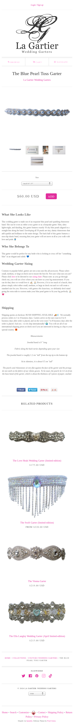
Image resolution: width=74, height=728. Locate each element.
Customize (24, 712)
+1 (55, 390)
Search (13, 712)
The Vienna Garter (37, 581)
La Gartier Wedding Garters (37, 80)
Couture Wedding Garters (42, 658)
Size (37, 177)
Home (7, 658)
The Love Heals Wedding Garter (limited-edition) (37, 460)
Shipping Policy (56, 712)
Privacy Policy (41, 716)
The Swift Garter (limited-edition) (37, 522)
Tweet (33, 390)
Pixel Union (51, 721)
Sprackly (29, 721)
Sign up (40, 5)
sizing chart (37, 276)
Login (33, 5)
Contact (42, 712)
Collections (19, 658)
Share (21, 390)
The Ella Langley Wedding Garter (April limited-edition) (37, 636)
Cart (37, 62)
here (13, 276)
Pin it (45, 390)
